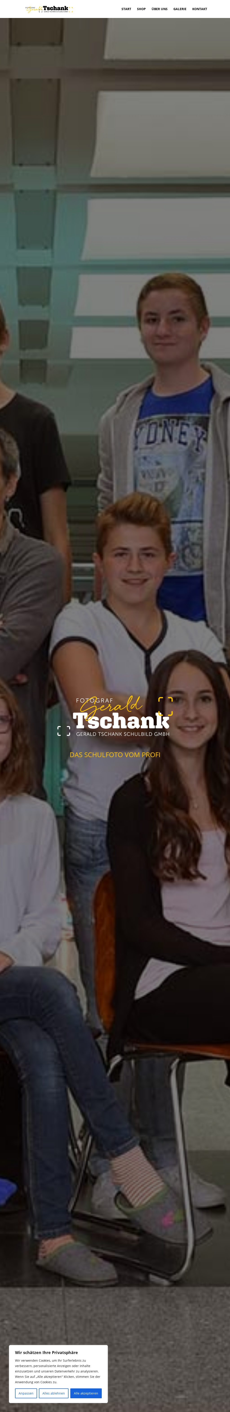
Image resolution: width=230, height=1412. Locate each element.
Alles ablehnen (53, 1393)
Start (126, 9)
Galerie (179, 9)
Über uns (160, 9)
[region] (58, 1374)
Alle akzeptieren (86, 1393)
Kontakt (199, 9)
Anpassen (26, 1393)
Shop (141, 9)
